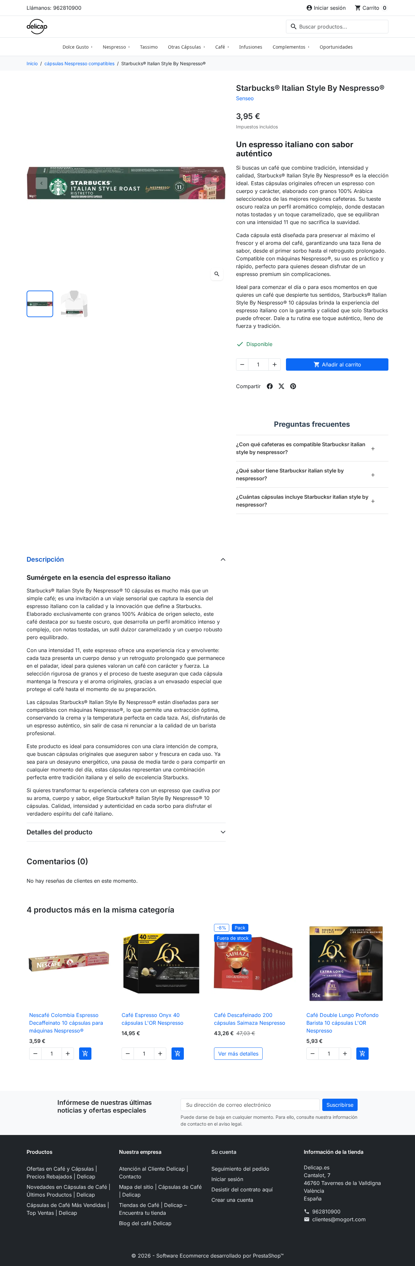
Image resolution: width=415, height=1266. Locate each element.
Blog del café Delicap (145, 1223)
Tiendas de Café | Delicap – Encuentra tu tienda (153, 1209)
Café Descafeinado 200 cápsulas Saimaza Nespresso (249, 1019)
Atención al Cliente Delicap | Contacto (153, 1172)
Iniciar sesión (227, 1179)
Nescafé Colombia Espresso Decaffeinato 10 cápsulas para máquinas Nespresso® (66, 1023)
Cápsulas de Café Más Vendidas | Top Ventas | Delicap (68, 1209)
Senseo (245, 98)
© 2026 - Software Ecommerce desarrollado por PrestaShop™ (207, 1255)
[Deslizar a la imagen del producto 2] (74, 304)
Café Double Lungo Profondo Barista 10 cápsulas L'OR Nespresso (342, 1023)
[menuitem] (77, 47)
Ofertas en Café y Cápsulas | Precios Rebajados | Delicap (62, 1172)
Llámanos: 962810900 (54, 8)
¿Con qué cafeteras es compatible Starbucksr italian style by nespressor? (305, 448)
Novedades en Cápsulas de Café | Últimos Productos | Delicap (68, 1191)
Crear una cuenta (232, 1200)
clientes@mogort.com (339, 1219)
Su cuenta (223, 1152)
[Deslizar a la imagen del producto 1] (40, 304)
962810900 (326, 1211)
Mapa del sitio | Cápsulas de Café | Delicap (160, 1191)
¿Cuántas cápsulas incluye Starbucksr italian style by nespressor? (305, 501)
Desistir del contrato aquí (242, 1189)
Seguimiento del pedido (240, 1168)
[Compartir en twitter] (281, 386)
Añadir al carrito (337, 364)
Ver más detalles (238, 1053)
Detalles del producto (59, 832)
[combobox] (337, 26)
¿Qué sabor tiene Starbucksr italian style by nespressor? (305, 474)
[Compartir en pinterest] (293, 386)
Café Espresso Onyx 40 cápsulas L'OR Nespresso (153, 1019)
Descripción (45, 559)
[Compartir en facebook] (270, 386)
